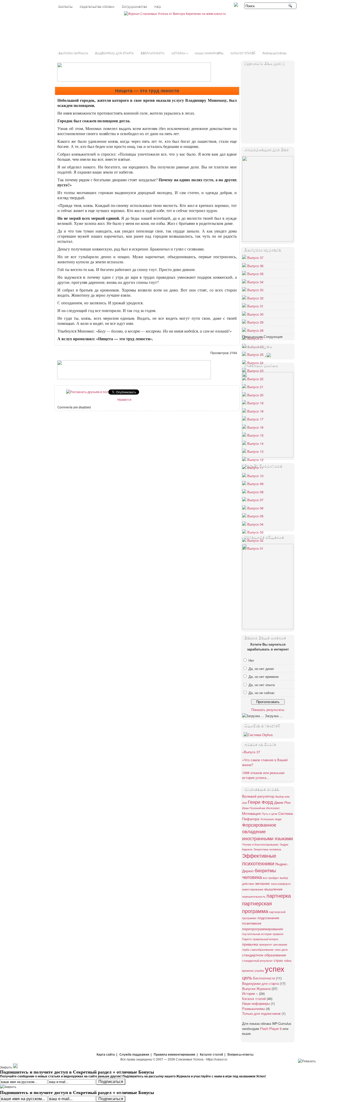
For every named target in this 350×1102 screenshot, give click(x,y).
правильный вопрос (266, 939)
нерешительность (253, 896)
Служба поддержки (134, 1054)
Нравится (124, 399)
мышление (273, 888)
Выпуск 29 (255, 322)
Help (157, 6)
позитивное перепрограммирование (262, 925)
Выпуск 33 (255, 289)
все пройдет (271, 878)
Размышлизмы (274, 53)
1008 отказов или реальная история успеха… (263, 775)
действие (248, 884)
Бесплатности (152, 53)
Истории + (179, 53)
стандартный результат (257, 961)
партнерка (278, 895)
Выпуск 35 (255, 273)
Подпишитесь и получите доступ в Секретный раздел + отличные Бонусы (77, 1092)
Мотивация (251, 813)
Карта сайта (106, 1054)
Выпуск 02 (255, 540)
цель (247, 977)
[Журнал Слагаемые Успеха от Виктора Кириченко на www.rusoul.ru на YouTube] (236, 5)
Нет (251, 660)
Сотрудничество (134, 6)
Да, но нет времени (264, 676)
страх (278, 960)
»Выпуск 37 (251, 751)
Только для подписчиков (261, 1013)
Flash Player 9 (271, 1028)
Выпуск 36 (255, 265)
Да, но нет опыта (262, 684)
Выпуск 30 (255, 314)
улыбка (259, 971)
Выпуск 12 (255, 459)
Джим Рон (282, 802)
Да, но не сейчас (262, 692)
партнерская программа (257, 907)
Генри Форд (260, 802)
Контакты (65, 6)
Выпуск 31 (255, 306)
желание (262, 883)
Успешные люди (270, 819)
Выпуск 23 (255, 370)
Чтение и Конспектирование (260, 844)
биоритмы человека (259, 873)
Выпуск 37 (255, 257)
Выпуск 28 (255, 330)
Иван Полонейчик (253, 808)
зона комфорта (281, 884)
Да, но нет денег (261, 668)
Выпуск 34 (255, 281)
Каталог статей (243, 53)
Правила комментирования (174, 1054)
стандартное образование (264, 954)
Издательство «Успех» (97, 6)
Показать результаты (267, 709)
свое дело (281, 949)
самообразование (262, 949)
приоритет (265, 944)
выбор (284, 878)
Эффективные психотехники (259, 859)
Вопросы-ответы (240, 1054)
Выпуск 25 (255, 354)
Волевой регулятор (258, 796)
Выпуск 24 (255, 362)
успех (274, 968)
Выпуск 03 (255, 532)
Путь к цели (269, 814)
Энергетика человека (267, 849)
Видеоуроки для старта (114, 53)
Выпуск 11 (255, 467)
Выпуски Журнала (73, 53)
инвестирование (252, 889)
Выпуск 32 (255, 298)
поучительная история (257, 934)
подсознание (268, 917)
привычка (250, 944)
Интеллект (273, 808)
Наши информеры (209, 53)
